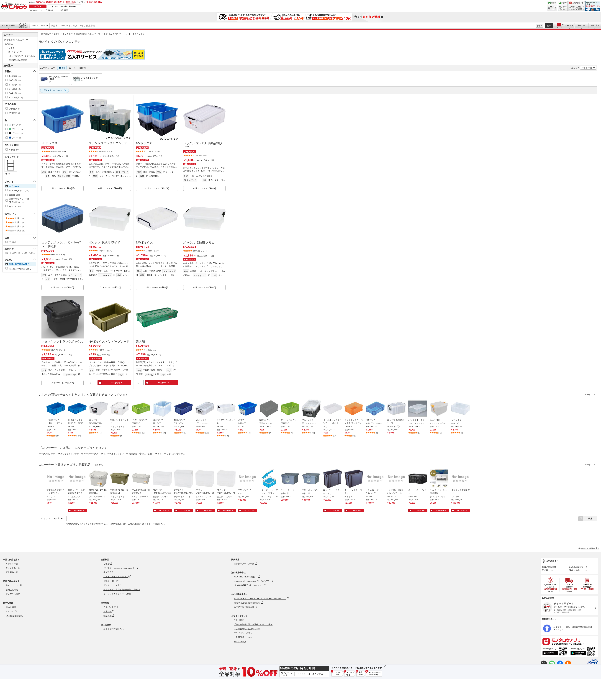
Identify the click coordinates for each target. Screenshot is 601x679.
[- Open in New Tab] (551, 584)
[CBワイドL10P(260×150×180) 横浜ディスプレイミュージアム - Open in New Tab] (162, 479)
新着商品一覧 (12, 572)
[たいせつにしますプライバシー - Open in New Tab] (592, 664)
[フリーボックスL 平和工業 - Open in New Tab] (290, 479)
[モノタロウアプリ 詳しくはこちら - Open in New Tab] (569, 641)
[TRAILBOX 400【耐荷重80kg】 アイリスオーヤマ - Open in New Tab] (98, 479)
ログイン (37, 6)
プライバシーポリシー (244, 633)
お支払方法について (578, 567)
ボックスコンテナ (38, 25)
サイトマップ (240, 642)
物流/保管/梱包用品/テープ (88, 34)
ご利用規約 (239, 620)
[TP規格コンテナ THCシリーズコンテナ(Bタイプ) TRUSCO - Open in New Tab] (55, 409)
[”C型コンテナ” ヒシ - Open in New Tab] (247, 479)
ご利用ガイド (552, 561)
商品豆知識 (11, 607)
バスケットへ (117, 383)
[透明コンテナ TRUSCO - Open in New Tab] (162, 409)
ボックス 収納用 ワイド (104, 242)
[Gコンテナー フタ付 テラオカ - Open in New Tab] (332, 479)
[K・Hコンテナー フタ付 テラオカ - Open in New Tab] (353, 479)
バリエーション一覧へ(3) (109, 287)
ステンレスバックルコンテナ (108, 143)
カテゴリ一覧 (12, 564)
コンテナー (120, 34)
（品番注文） (23, 25)
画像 (63, 68)
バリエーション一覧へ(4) (204, 188)
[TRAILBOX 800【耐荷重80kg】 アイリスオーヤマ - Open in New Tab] (141, 479)
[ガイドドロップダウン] (576, 8)
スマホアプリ (12, 611)
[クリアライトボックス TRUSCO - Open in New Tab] (226, 409)
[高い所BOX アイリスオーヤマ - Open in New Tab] (439, 409)
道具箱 (140, 341)
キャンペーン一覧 (14, 585)
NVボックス (144, 143)
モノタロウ (68, 34)
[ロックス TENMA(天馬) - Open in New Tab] (98, 409)
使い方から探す (13, 594)
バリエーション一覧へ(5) (62, 287)
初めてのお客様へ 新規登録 (65, 6)
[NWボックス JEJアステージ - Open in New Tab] (311, 409)
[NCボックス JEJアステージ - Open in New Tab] (204, 409)
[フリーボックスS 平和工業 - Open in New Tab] (311, 479)
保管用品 (108, 34)
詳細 (538, 26)
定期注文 (50, 10)
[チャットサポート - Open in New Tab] (563, 6)
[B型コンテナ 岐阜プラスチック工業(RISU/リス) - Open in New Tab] (375, 409)
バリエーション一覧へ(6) (62, 383)
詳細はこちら (159, 524)
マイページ (34, 10)
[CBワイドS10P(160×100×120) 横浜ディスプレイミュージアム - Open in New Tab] (226, 479)
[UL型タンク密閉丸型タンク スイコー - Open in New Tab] (460, 479)
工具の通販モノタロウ (49, 34)
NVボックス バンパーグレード (109, 341)
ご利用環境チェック (243, 637)
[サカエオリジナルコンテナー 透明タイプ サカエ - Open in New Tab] (332, 409)
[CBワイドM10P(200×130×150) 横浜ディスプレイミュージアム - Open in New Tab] (204, 479)
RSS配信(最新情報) (14, 616)
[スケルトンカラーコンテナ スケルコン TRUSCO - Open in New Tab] (353, 409)
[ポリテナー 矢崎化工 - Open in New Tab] (247, 409)
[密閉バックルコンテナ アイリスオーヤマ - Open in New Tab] (119, 409)
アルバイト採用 (110, 607)
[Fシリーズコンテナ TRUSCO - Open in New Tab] (141, 409)
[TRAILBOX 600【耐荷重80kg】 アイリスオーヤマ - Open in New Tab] (119, 479)
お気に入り (595, 25)
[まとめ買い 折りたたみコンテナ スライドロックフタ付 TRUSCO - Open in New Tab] (396, 479)
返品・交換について (578, 570)
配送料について (549, 570)
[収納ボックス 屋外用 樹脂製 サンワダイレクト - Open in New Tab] (439, 479)
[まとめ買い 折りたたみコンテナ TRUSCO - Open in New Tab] (375, 479)
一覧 (73, 68)
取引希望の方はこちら (113, 629)
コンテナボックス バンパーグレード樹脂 (61, 244)
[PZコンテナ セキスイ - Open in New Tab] (460, 409)
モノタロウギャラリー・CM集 (117, 594)
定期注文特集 (12, 590)
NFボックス (49, 143)
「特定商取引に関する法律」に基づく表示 (253, 624)
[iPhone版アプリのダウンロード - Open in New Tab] (555, 651)
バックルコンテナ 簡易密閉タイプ (203, 145)
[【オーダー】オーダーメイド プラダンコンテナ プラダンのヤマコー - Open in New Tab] (268, 479)
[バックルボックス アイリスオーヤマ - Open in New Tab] (417, 409)
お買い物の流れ (549, 567)
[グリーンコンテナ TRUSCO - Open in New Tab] (290, 409)
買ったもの (581, 25)
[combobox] (292, 25)
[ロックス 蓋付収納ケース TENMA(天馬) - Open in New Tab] (396, 409)
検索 (549, 25)
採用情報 (105, 603)
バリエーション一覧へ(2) (157, 287)
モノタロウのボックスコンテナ (60, 41)
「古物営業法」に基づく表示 (247, 629)
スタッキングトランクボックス (62, 341)
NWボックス (144, 242)
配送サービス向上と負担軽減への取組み (121, 589)
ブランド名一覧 (13, 568)
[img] (15, 6)
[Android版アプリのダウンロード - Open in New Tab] (583, 651)
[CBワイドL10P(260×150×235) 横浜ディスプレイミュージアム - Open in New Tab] (183, 479)
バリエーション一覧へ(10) (110, 188)
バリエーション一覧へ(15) (62, 188)
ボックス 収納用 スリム (199, 242)
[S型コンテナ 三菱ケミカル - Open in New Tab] (268, 409)
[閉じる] (124, 65)
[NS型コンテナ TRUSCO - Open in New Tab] (183, 409)
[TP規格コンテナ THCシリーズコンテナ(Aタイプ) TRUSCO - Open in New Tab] (77, 409)
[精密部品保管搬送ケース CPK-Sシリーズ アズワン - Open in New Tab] (55, 479)
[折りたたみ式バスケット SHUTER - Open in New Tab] (417, 479)
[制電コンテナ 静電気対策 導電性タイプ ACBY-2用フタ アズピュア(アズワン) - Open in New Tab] (77, 479)
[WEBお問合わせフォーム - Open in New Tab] (552, 6)
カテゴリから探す (8, 25)
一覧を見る (98, 465)
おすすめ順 (587, 68)
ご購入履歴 (63, 10)
